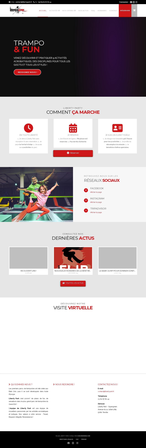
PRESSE (83, 439)
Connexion (123, 2)
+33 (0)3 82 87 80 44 (44, 2)
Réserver (74, 153)
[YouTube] (134, 2)
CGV (77, 439)
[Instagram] (136, 2)
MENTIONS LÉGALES (66, 439)
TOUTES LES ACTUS (74, 283)
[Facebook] (131, 2)
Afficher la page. (96, 192)
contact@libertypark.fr (24, 2)
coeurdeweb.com (83, 436)
